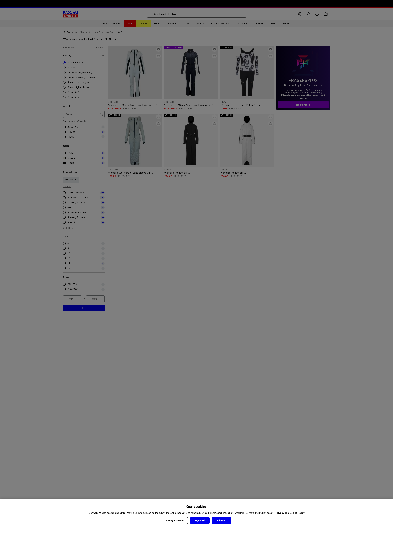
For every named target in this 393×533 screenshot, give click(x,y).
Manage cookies (175, 520)
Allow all (221, 520)
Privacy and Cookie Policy (290, 513)
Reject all (200, 520)
